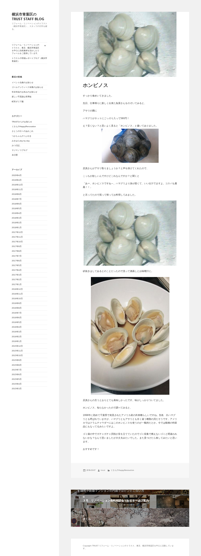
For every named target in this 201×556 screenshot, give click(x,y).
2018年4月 (17, 213)
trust (103, 470)
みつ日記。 (17, 145)
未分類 (15, 155)
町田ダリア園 (18, 101)
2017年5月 (17, 265)
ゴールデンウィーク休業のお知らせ (27, 87)
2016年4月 (17, 327)
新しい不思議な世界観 (22, 97)
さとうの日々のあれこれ (22, 131)
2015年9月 (17, 360)
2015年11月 (17, 351)
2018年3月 (17, 218)
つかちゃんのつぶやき (21, 136)
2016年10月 (17, 298)
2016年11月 (17, 294)
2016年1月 (17, 341)
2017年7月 (17, 256)
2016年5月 (17, 322)
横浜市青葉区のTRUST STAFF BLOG (28, 16)
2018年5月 (17, 208)
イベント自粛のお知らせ (22, 82)
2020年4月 (17, 175)
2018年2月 (17, 222)
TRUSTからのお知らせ (22, 122)
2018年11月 (17, 189)
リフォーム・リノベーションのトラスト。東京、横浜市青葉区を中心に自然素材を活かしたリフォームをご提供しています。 (25, 49)
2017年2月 (17, 279)
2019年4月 (17, 180)
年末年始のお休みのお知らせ (24, 92)
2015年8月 (17, 365)
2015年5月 (17, 379)
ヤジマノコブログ (19, 150)
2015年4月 (17, 384)
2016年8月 (17, 308)
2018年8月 (17, 194)
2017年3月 (17, 275)
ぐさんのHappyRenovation (24, 126)
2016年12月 (17, 289)
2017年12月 (17, 232)
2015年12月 (17, 346)
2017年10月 (17, 242)
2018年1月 (17, 227)
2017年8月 (17, 251)
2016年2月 (17, 336)
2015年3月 (17, 388)
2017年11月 (17, 237)
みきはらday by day (21, 141)
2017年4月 (17, 270)
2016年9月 (17, 303)
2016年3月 (17, 332)
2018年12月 (17, 185)
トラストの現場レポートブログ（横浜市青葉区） (29, 59)
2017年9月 (17, 246)
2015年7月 (17, 370)
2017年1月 (17, 284)
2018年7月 (17, 199)
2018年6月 (17, 204)
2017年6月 (17, 261)
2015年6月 (17, 374)
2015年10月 (17, 355)
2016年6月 (17, 317)
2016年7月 (17, 313)
